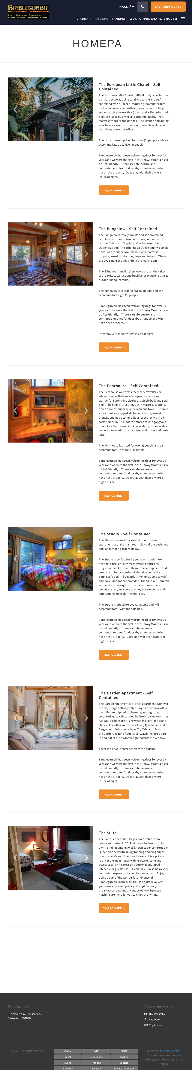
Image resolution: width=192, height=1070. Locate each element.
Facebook (154, 1019)
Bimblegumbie (157, 1014)
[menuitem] (84, 19)
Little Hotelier (171, 1051)
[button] (183, 18)
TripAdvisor (155, 1025)
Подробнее (112, 190)
